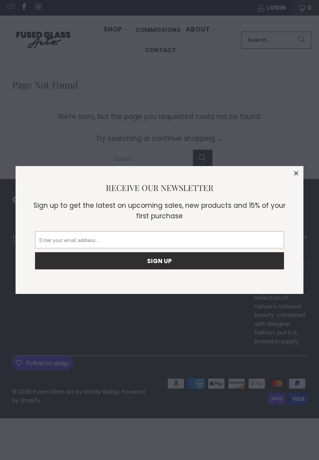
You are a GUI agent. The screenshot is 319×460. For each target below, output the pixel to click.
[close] (296, 173)
